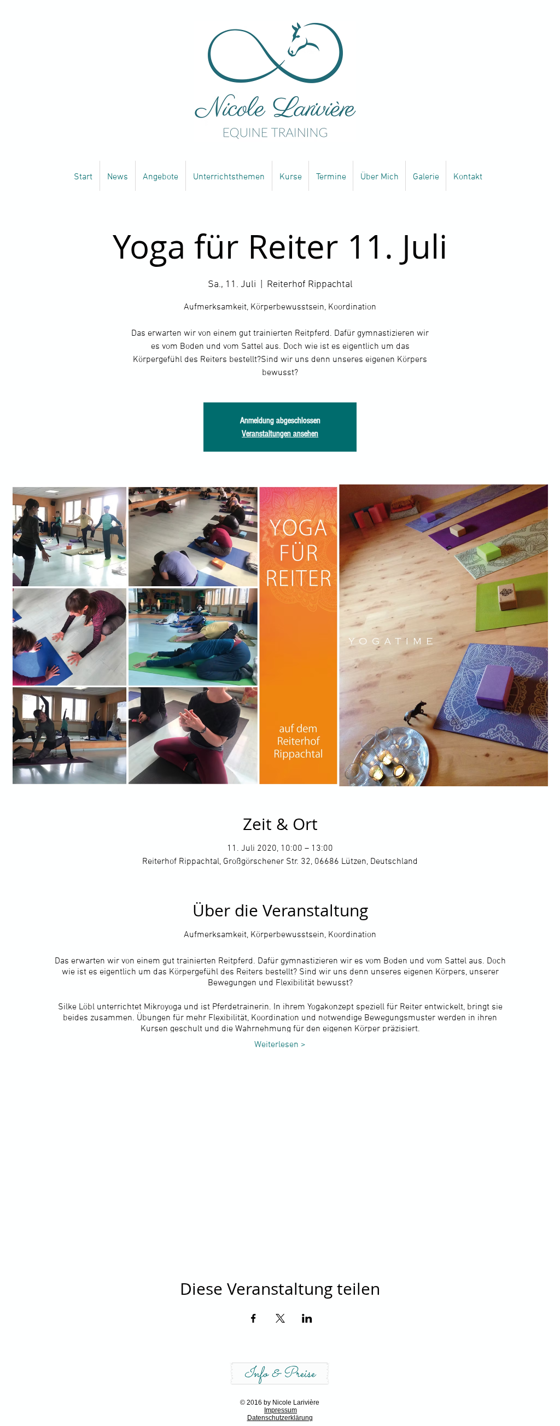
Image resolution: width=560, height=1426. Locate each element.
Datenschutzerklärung (280, 1418)
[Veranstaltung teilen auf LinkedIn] (307, 1318)
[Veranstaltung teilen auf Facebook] (253, 1318)
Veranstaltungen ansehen (280, 434)
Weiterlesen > (280, 1044)
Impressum (280, 1410)
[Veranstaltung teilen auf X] (280, 1318)
